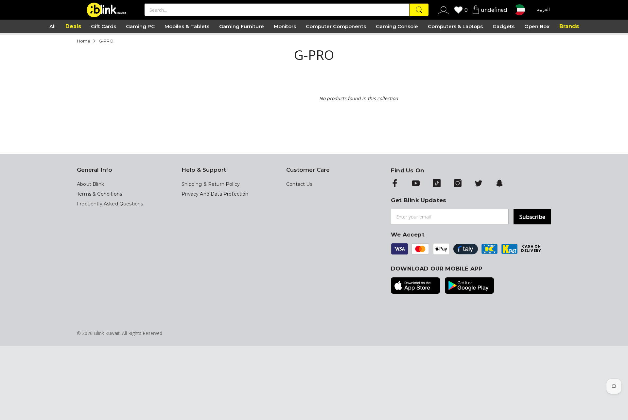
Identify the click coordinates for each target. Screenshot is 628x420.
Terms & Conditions (99, 194)
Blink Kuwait (107, 333)
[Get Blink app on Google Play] (469, 286)
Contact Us (299, 184)
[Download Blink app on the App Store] (415, 286)
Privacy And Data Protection (215, 194)
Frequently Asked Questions (110, 204)
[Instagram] (458, 183)
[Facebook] (395, 183)
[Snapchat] (499, 183)
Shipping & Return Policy (211, 184)
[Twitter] (478, 183)
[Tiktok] (437, 183)
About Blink (90, 184)
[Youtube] (416, 183)
